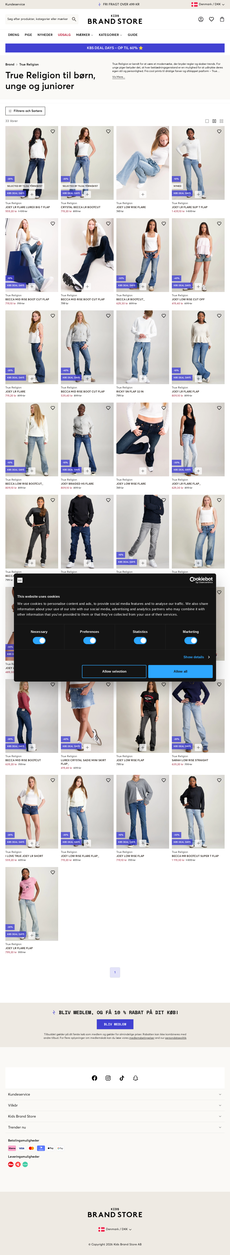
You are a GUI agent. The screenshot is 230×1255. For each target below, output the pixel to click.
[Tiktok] (122, 1078)
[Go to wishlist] (211, 19)
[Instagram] (108, 1078)
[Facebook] (94, 1078)
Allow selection (114, 671)
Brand (9, 64)
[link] (115, 19)
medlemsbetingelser (141, 1038)
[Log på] (200, 19)
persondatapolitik (175, 1038)
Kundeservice (15, 4)
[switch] (89, 640)
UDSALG (64, 35)
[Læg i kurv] (142, 194)
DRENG (13, 35)
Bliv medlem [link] (115, 1024)
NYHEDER (45, 35)
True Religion (29, 64)
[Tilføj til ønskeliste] (52, 131)
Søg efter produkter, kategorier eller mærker (37, 19)
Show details (194, 657)
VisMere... (118, 77)
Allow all (180, 671)
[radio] (207, 121)
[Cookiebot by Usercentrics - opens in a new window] (193, 580)
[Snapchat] (135, 1078)
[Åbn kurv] (222, 19)
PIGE (28, 35)
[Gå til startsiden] (115, 19)
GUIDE (133, 35)
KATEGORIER (109, 35)
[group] (214, 121)
